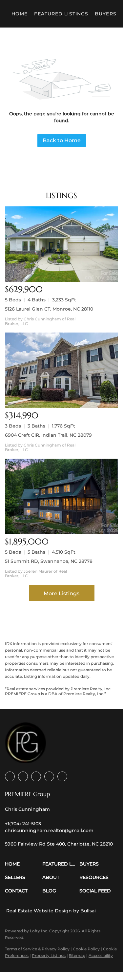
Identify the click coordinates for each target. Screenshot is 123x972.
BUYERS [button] (105, 14)
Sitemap (77, 955)
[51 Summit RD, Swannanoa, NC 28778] (61, 496)
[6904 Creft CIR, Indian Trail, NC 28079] (61, 370)
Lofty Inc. (39, 930)
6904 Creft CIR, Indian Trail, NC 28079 (48, 435)
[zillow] (36, 776)
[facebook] (10, 776)
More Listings (61, 593)
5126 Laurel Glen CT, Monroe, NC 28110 (49, 309)
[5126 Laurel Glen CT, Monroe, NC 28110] (61, 244)
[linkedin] (23, 776)
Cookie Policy (86, 948)
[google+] (62, 776)
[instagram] (49, 776)
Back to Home (62, 140)
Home (19, 14)
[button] (23, 864)
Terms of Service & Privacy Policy (37, 948)
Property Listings (49, 955)
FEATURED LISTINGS (61, 14)
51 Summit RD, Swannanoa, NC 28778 (48, 561)
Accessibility (101, 955)
